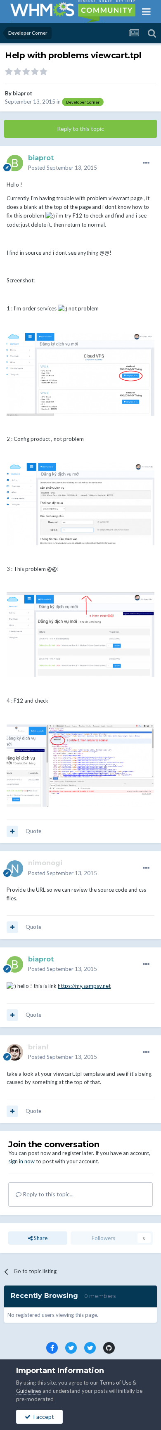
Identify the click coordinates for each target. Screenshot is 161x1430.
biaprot (22, 93)
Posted (62, 167)
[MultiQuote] (12, 831)
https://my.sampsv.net (84, 986)
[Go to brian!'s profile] (15, 1052)
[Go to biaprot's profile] (15, 163)
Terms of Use (115, 1382)
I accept (42, 1416)
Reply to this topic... (47, 1194)
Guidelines (28, 1390)
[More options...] (146, 163)
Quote (33, 831)
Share (40, 1238)
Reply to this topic (80, 128)
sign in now (21, 1161)
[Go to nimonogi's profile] (15, 868)
